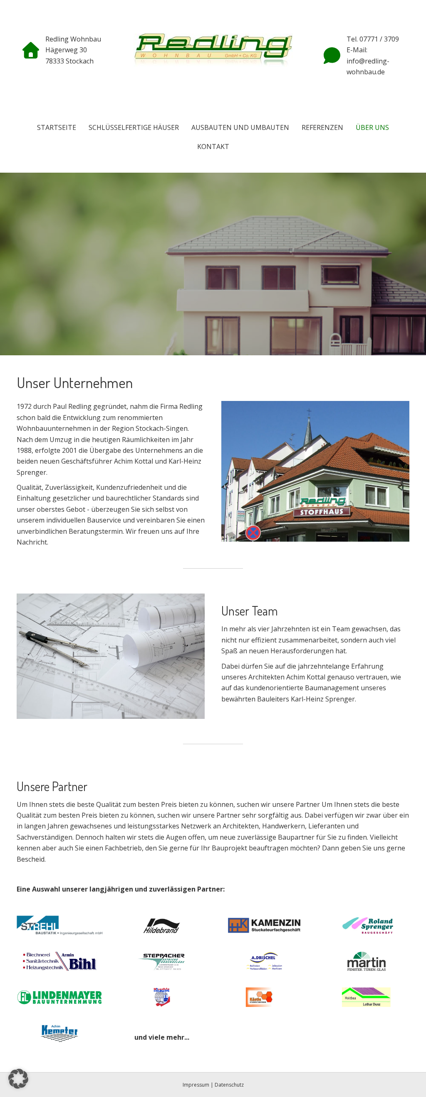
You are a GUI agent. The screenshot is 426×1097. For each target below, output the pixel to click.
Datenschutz (229, 1084)
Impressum (196, 1084)
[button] (18, 1078)
